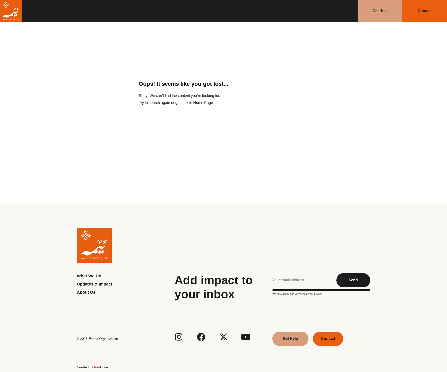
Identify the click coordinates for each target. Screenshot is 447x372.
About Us (197, 11)
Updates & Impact (94, 284)
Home (172, 11)
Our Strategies (229, 11)
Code (101, 367)
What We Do (264, 11)
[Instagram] (179, 337)
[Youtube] (246, 337)
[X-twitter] (223, 337)
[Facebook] (201, 337)
